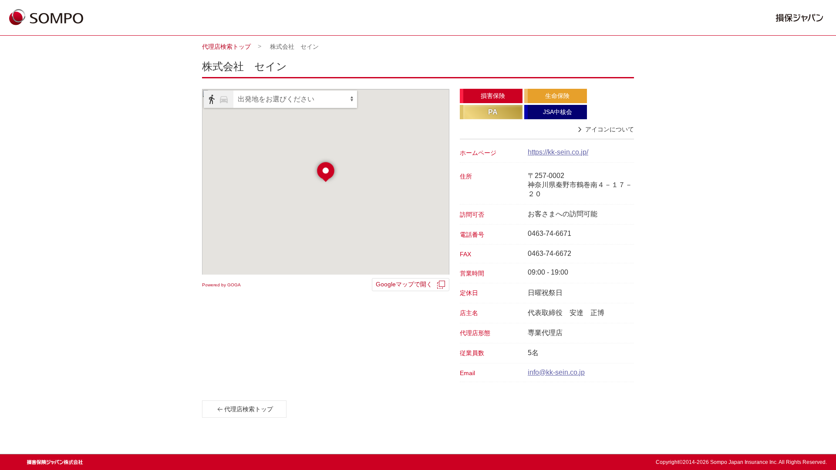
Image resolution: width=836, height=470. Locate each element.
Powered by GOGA (221, 284)
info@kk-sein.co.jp (556, 372)
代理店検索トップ (226, 46)
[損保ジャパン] (46, 18)
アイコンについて (609, 129)
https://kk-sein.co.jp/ (558, 152)
